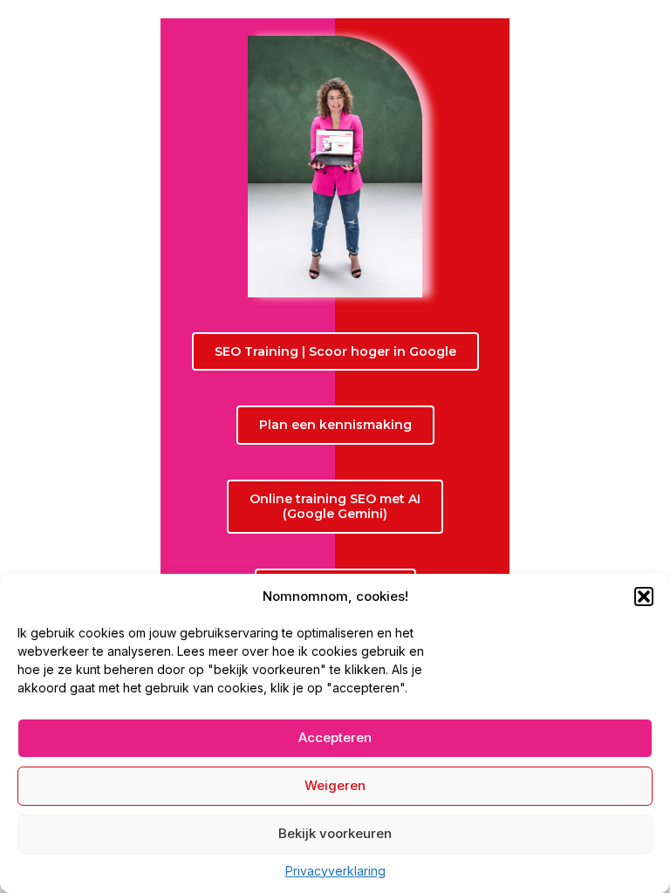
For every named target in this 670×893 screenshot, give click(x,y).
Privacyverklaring (335, 870)
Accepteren (335, 737)
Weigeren (335, 785)
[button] (644, 596)
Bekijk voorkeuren (335, 833)
